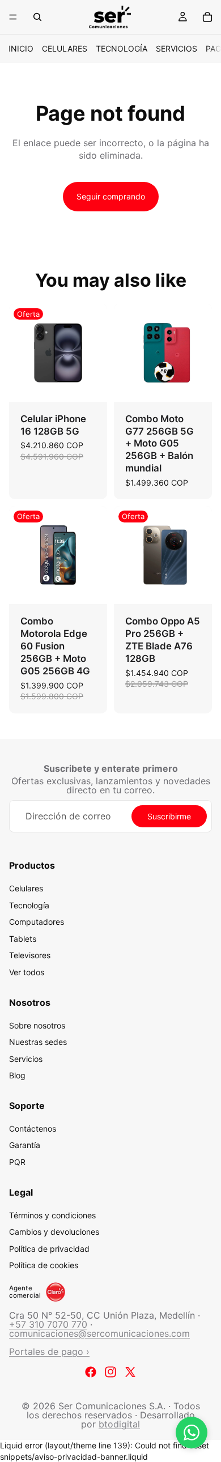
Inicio (20, 48)
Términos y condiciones (52, 1215)
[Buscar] (37, 17)
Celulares (64, 48)
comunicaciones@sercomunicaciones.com (99, 1333)
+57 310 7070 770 (48, 1324)
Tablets (22, 939)
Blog (17, 1075)
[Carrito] (207, 17)
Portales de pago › (49, 1351)
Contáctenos (32, 1128)
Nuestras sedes (38, 1042)
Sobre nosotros (37, 1025)
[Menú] (13, 17)
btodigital (119, 1424)
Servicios (176, 48)
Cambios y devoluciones (54, 1231)
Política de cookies (43, 1265)
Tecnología (121, 48)
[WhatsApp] (191, 1432)
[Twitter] (130, 1372)
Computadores (36, 921)
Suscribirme (169, 816)
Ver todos (26, 972)
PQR (17, 1162)
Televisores (29, 955)
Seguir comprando (110, 196)
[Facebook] (90, 1372)
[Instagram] (110, 1372)
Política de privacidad (49, 1248)
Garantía (24, 1145)
